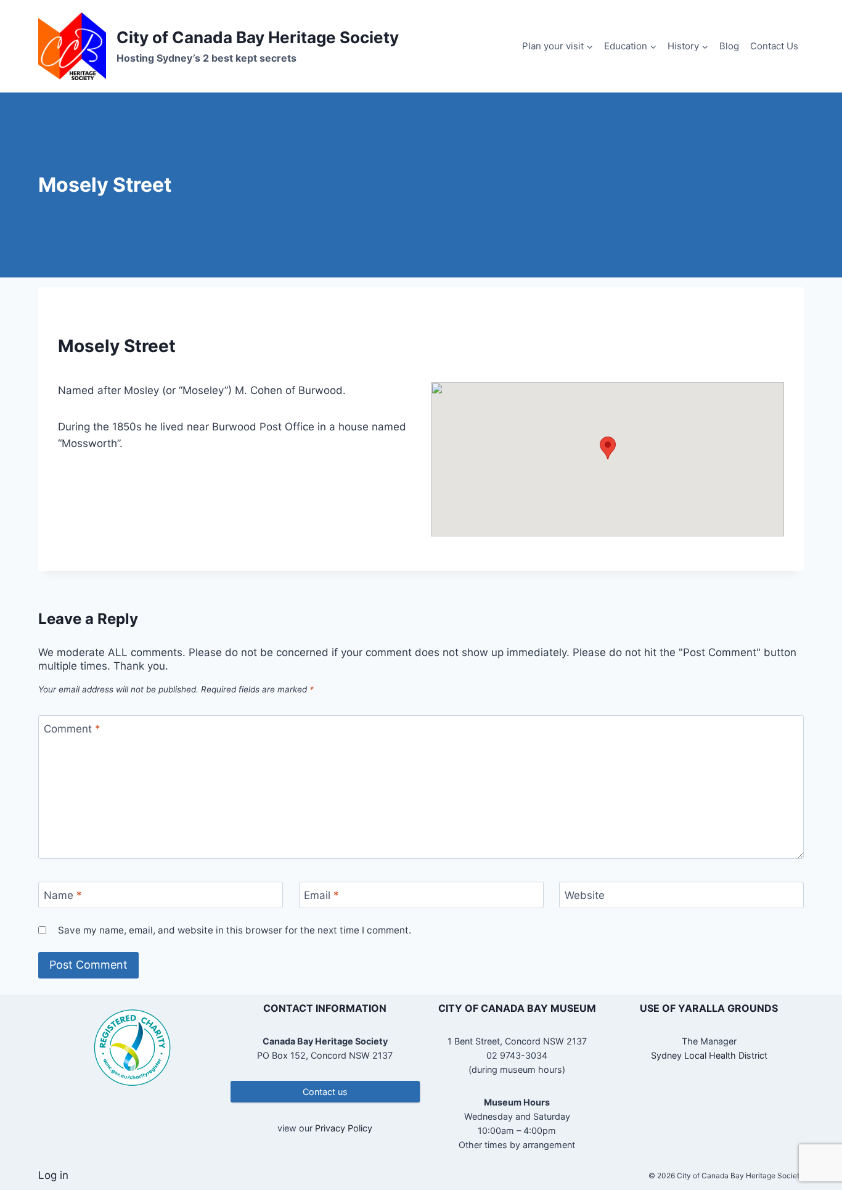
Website (585, 895)
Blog (729, 46)
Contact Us (774, 46)
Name (63, 895)
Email (321, 895)
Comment (72, 729)
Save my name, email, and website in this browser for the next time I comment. (234, 930)
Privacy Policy (343, 1128)
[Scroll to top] (811, 1140)
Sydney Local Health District (709, 1055)
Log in (53, 1175)
